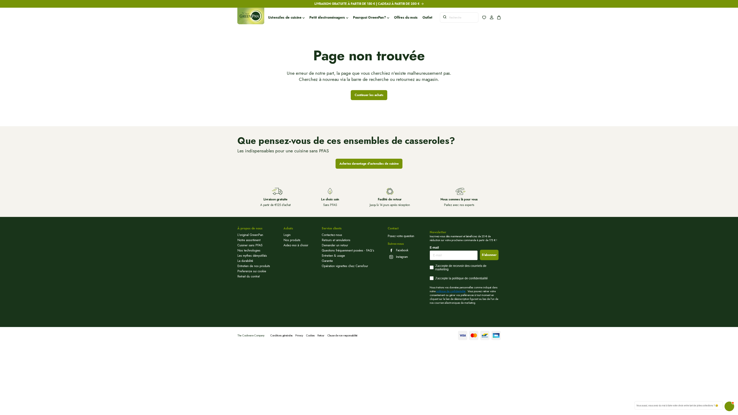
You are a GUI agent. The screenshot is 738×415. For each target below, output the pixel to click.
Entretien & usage (333, 255)
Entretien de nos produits (253, 266)
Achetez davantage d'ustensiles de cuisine (369, 163)
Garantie (327, 261)
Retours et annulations (336, 240)
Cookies (310, 335)
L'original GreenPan (250, 235)
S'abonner (489, 255)
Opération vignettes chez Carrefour (345, 266)
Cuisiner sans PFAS (250, 245)
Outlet (427, 17)
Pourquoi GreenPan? (370, 17)
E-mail (434, 247)
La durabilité (245, 261)
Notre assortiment (248, 240)
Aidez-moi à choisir (295, 245)
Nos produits (291, 240)
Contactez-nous (332, 235)
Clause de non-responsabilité (342, 335)
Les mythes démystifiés (252, 255)
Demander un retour (335, 245)
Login (287, 235)
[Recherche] (444, 17)
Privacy (299, 335)
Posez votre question (401, 236)
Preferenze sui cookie (251, 271)
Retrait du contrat (248, 276)
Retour (320, 335)
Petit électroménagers (327, 17)
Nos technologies (248, 250)
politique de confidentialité (450, 291)
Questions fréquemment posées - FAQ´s (348, 250)
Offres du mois (406, 17)
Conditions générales (281, 335)
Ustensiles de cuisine (285, 17)
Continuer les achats (369, 95)
